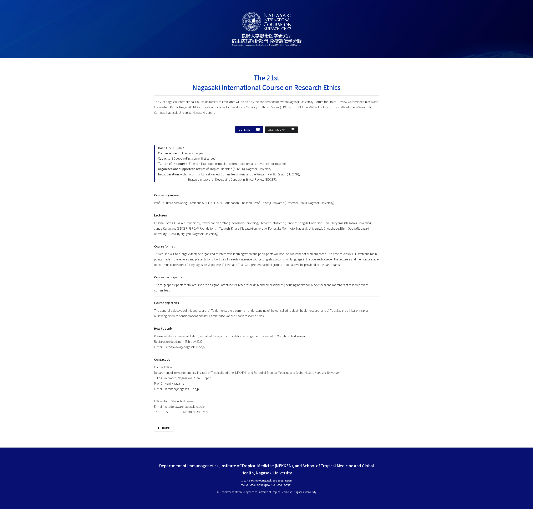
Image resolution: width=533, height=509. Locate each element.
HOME (166, 428)
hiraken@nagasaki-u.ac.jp (182, 389)
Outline (246, 129)
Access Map (278, 129)
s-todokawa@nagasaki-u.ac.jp (185, 347)
